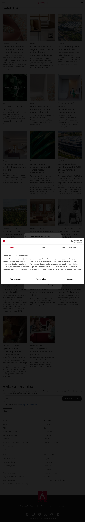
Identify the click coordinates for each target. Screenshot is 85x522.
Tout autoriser (15, 279)
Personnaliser (41, 279)
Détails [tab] (42, 247)
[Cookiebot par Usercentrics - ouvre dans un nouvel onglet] (72, 241)
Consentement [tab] (15, 247)
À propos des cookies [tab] (70, 247)
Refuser (70, 279)
